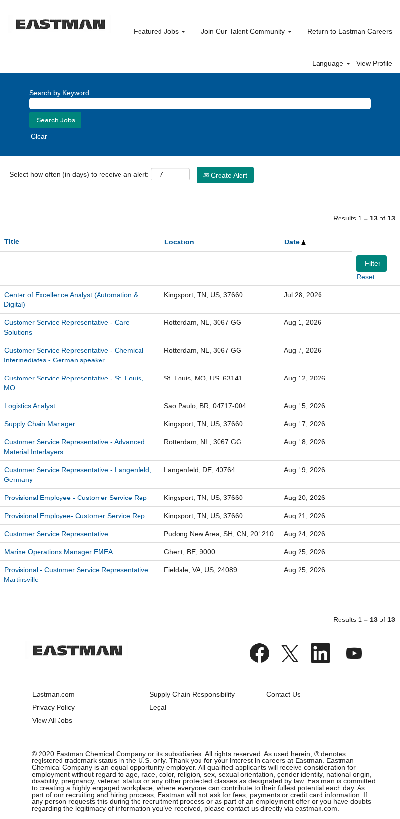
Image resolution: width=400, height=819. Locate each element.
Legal (157, 707)
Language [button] (328, 63)
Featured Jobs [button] (157, 31)
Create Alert (228, 175)
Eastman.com (53, 694)
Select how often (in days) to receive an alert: (79, 174)
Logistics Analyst (29, 406)
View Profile (374, 63)
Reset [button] (366, 276)
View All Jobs (52, 720)
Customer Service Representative (56, 534)
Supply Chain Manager (39, 424)
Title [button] (11, 241)
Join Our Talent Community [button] (244, 31)
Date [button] (292, 242)
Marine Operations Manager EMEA (58, 552)
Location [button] (179, 242)
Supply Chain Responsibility (192, 694)
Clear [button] (39, 136)
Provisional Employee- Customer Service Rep (74, 515)
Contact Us (283, 694)
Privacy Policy (53, 707)
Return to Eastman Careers (349, 31)
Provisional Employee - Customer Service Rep (75, 497)
